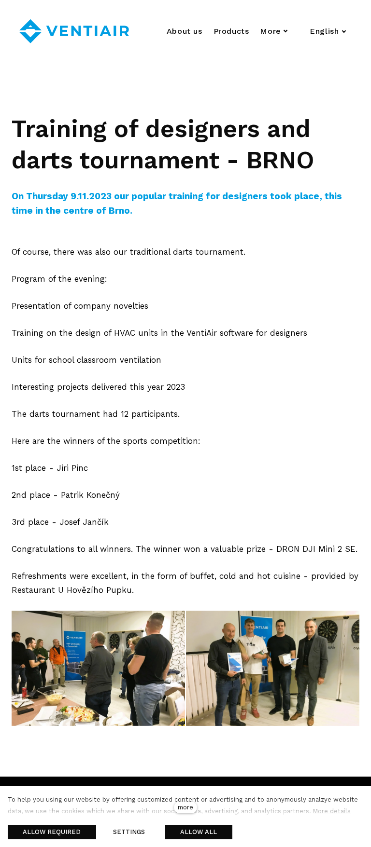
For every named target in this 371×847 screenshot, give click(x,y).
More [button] (270, 31)
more (185, 807)
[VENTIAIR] (74, 31)
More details (332, 811)
